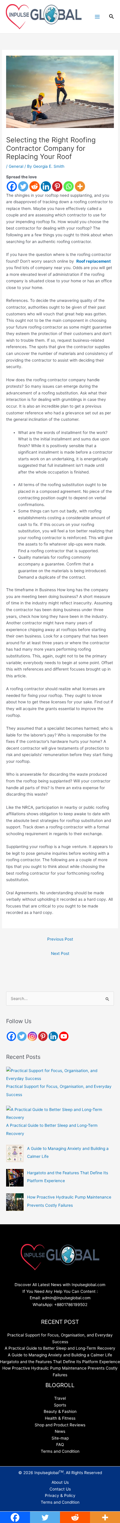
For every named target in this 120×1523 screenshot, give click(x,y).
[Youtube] (63, 1036)
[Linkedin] (46, 186)
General (16, 166)
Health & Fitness (60, 1418)
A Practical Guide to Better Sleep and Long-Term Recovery (60, 1348)
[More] (80, 186)
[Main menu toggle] (97, 17)
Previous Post (60, 939)
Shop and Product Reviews (60, 1425)
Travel (60, 1398)
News (60, 1431)
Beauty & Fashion (60, 1411)
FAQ (60, 1444)
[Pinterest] (57, 186)
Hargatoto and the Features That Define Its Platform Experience (60, 1361)
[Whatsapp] (68, 186)
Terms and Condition (60, 1451)
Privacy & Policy (60, 1495)
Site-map (60, 1438)
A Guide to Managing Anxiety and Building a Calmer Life (60, 1355)
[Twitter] (23, 186)
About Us (60, 1482)
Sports (60, 1405)
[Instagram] (32, 1036)
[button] (111, 16)
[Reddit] (34, 186)
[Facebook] (12, 186)
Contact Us (60, 1489)
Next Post (60, 953)
